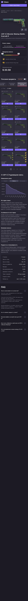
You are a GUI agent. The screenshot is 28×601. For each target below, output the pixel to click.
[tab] (5, 181)
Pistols (8, 10)
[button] (14, 59)
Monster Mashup (18, 10)
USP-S (12, 10)
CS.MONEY (3, 10)
